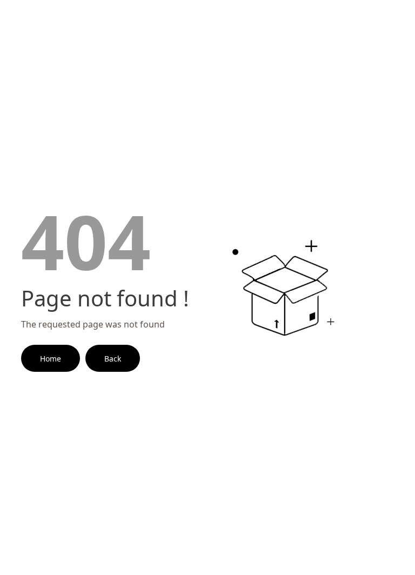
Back (112, 358)
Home (50, 358)
